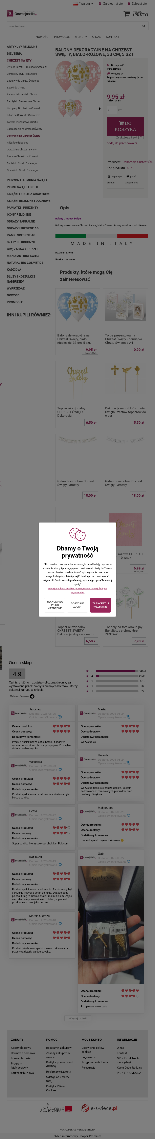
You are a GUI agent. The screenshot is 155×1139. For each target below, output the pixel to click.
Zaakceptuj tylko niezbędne (55, 605)
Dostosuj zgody (77, 605)
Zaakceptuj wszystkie (100, 605)
